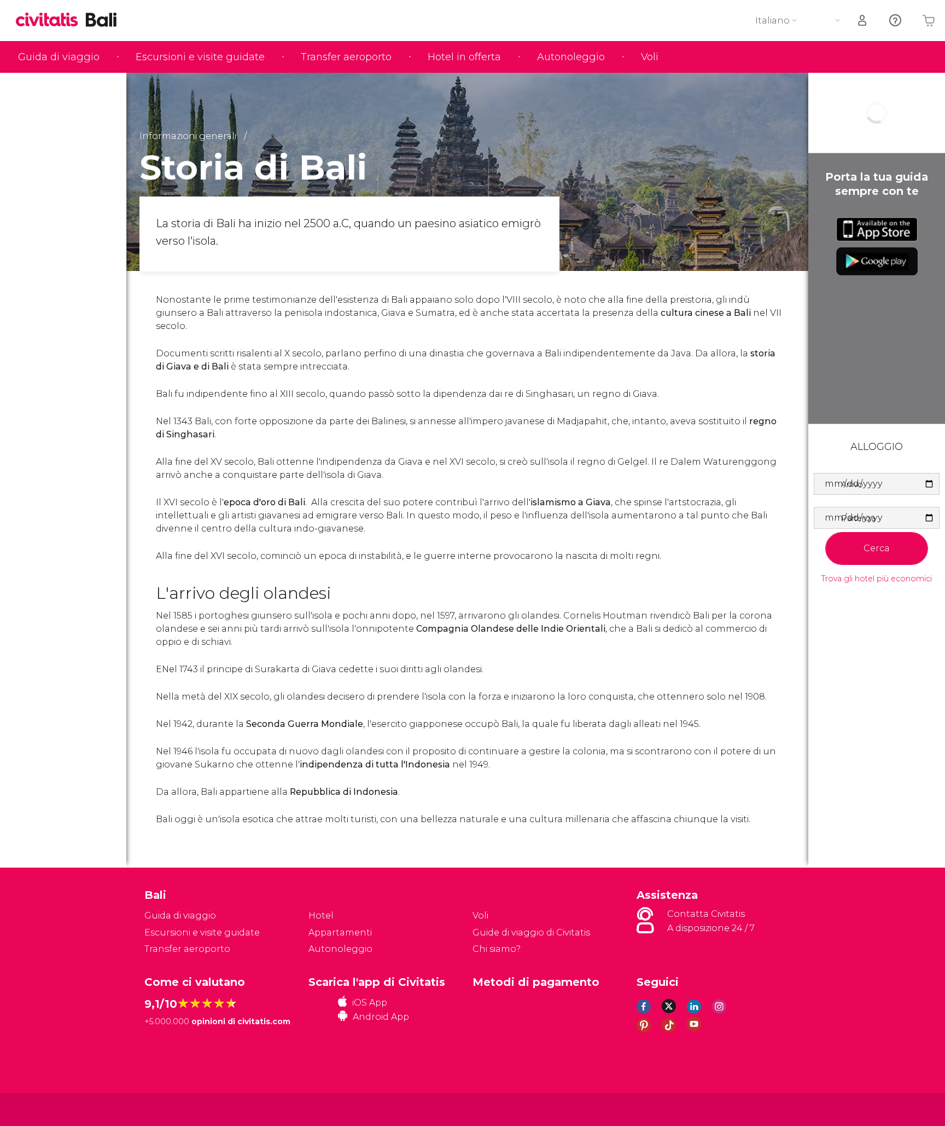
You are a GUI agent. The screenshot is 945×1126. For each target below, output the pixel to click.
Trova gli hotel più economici (876, 579)
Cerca (877, 548)
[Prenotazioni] (863, 20)
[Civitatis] (172, 1109)
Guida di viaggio (59, 57)
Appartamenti (340, 932)
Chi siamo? (496, 949)
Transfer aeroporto (346, 57)
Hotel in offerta (464, 57)
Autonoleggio (571, 57)
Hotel (321, 915)
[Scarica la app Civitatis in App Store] (877, 229)
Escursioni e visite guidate (200, 57)
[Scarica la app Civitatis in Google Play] (877, 261)
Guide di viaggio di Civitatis (531, 932)
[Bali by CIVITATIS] (51, 20)
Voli (649, 57)
